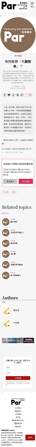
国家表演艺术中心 (18, 420)
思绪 (14, 192)
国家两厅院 (18, 423)
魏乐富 (17, 86)
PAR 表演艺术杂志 (18, 401)
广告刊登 (18, 414)
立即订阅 (18, 378)
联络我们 (18, 411)
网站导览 (18, 426)
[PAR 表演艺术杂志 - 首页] (13, 6)
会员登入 (10, 181)
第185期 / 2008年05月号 (18, 88)
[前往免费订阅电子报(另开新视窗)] (18, 340)
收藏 (30, 95)
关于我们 (18, 408)
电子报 (18, 417)
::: (27, 3)
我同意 (30, 437)
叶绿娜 (23, 86)
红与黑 (5, 192)
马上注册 (26, 181)
